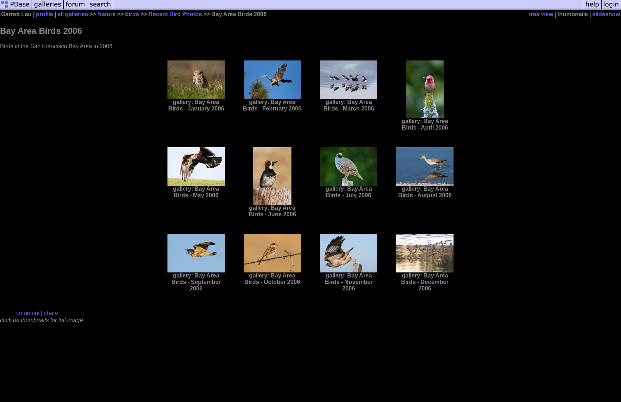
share (51, 313)
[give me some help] (592, 8)
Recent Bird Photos (175, 14)
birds (132, 14)
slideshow (606, 14)
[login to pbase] (611, 8)
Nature (106, 14)
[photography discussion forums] (75, 8)
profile (44, 14)
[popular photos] (348, 8)
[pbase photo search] (100, 8)
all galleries (73, 14)
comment (28, 313)
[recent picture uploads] (48, 8)
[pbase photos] (16, 8)
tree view (541, 14)
